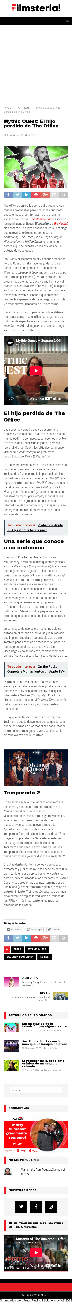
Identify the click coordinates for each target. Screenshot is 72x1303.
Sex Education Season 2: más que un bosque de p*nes (44, 1043)
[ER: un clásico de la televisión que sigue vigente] (11, 1028)
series (44, 956)
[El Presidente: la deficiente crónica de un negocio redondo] (11, 1065)
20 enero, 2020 (33, 1048)
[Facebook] (36, 1207)
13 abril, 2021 (15, 135)
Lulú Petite (51, 1048)
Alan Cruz (34, 135)
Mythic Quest (37, 949)
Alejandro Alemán (53, 1070)
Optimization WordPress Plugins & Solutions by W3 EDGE (36, 1300)
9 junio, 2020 (32, 1070)
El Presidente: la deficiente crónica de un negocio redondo (43, 1063)
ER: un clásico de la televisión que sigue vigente (44, 1025)
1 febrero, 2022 (33, 1030)
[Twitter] (21, 1207)
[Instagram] (51, 1207)
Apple (17, 949)
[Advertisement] (36, 63)
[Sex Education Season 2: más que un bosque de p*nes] (11, 1046)
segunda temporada (20, 956)
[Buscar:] (36, 1090)
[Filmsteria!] (36, 14)
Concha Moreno (54, 1030)
